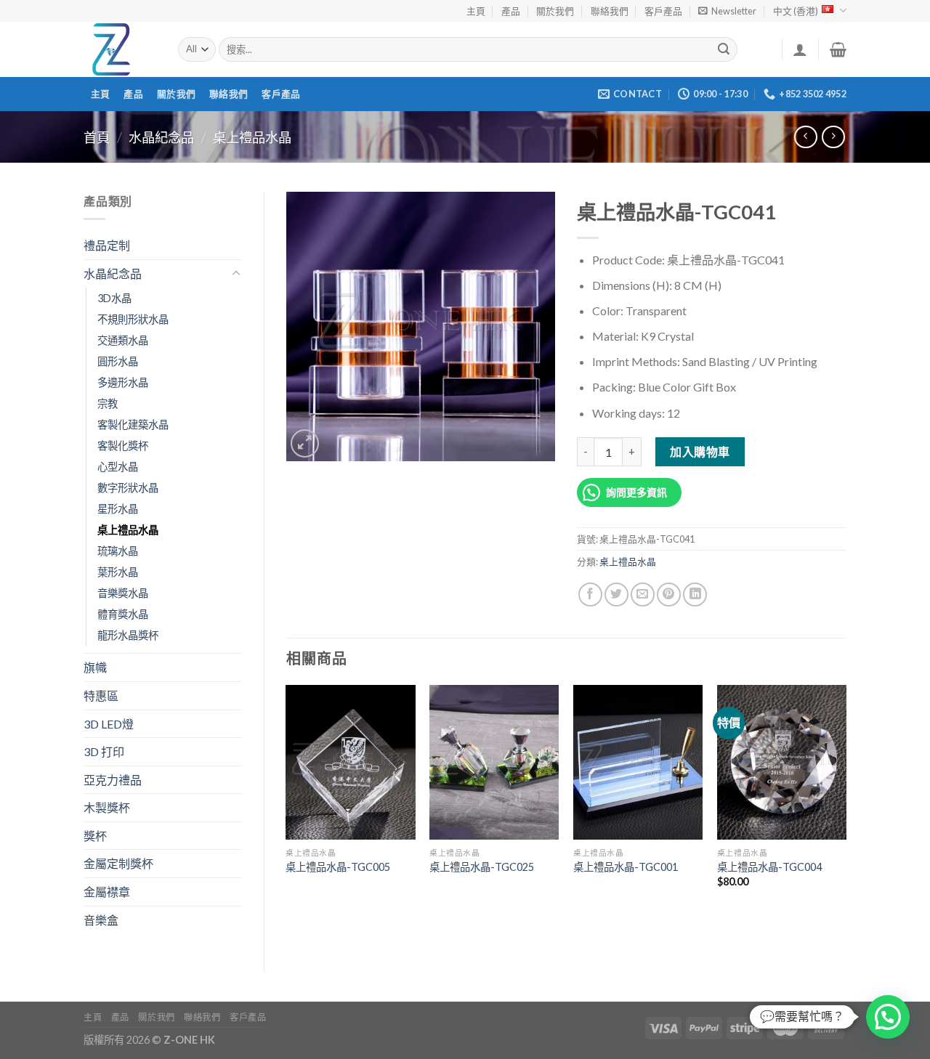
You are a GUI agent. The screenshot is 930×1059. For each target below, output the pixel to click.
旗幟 (95, 667)
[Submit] (724, 49)
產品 (510, 11)
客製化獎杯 (122, 445)
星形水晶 (117, 509)
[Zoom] (305, 443)
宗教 (107, 403)
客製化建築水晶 (133, 424)
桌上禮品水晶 (252, 137)
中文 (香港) (795, 11)
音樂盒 (101, 920)
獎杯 (95, 836)
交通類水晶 (122, 340)
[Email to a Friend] (643, 594)
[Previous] (287, 798)
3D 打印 (104, 751)
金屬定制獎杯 (118, 863)
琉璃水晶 (117, 551)
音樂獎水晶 (122, 593)
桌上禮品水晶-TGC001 (625, 867)
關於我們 (555, 11)
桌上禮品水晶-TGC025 (481, 867)
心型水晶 (117, 466)
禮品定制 (107, 245)
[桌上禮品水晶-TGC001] (638, 762)
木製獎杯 (107, 807)
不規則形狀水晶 (133, 319)
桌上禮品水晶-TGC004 (769, 867)
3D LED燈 (109, 724)
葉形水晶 (117, 572)
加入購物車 (699, 451)
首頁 (97, 137)
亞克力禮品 (113, 780)
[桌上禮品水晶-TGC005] (350, 762)
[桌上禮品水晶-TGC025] (494, 762)
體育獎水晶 (122, 614)
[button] (888, 1017)
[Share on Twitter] (616, 594)
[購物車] (838, 49)
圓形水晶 (117, 361)
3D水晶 (114, 298)
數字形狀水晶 (127, 488)
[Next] (846, 798)
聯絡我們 (609, 11)
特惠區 (101, 695)
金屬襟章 (107, 891)
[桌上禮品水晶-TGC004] (781, 762)
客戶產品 (663, 11)
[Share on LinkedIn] (695, 594)
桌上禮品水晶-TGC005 (338, 867)
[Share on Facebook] (590, 594)
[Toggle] (236, 274)
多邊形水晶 (122, 382)
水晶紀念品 (161, 137)
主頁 (475, 11)
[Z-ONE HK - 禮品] (120, 49)
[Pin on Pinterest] (669, 594)
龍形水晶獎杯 (127, 635)
